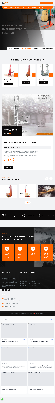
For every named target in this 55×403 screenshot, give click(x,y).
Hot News (24, 339)
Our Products (24, 281)
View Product (8, 83)
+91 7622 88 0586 (14, 303)
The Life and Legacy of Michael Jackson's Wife (36, 389)
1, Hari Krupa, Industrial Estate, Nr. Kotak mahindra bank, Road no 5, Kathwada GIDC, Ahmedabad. (12, 299)
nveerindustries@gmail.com (9, 306)
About (11, 7)
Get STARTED (8, 167)
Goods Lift (33, 281)
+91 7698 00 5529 (22, 36)
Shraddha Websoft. (40, 313)
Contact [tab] (18, 147)
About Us (23, 279)
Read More (6, 133)
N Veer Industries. (25, 313)
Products (17, 7)
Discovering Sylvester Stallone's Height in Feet (9, 389)
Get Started (6, 36)
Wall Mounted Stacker (35, 276)
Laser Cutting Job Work (35, 283)
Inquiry (34, 7)
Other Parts (33, 285)
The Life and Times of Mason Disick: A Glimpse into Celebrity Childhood (40, 365)
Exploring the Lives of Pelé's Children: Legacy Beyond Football (39, 341)
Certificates (26, 7)
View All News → (52, 319)
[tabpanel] (27, 160)
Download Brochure (46, 3)
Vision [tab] (12, 147)
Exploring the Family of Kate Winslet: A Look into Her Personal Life (12, 365)
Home (5, 7)
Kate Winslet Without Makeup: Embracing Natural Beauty (11, 341)
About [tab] (8, 147)
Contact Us (24, 285)
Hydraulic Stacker (34, 279)
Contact (41, 7)
